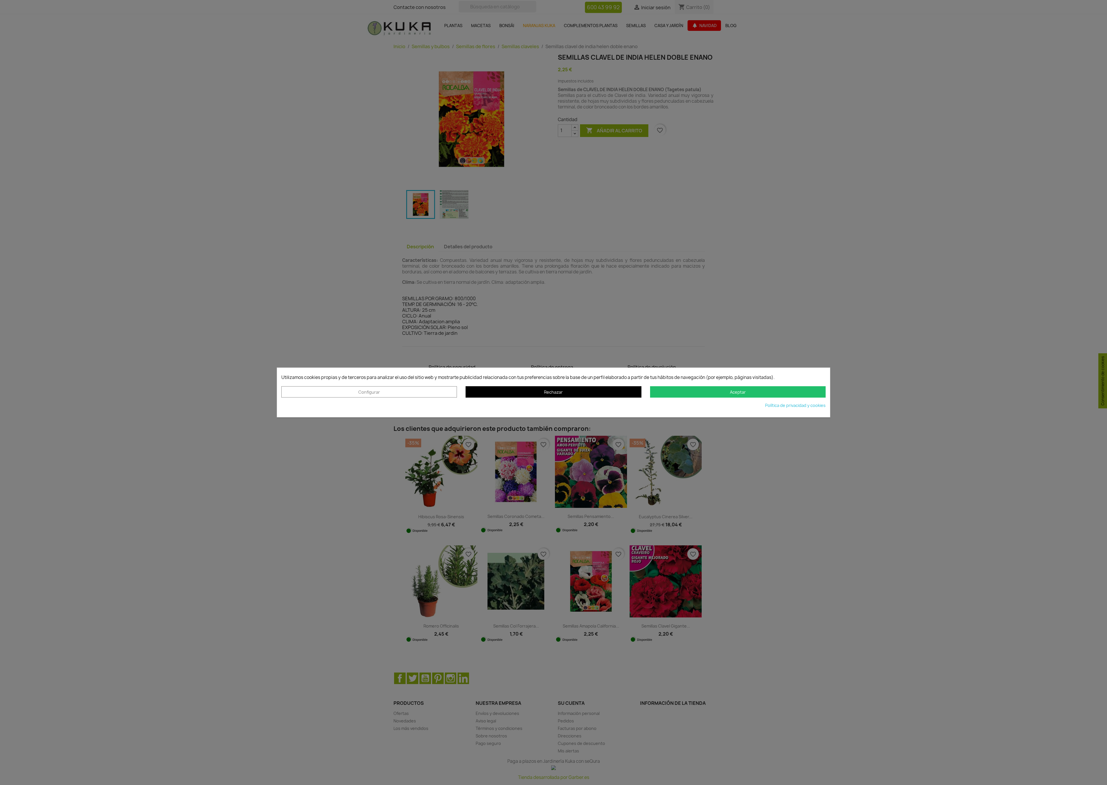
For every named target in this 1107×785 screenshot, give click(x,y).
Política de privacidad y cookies (795, 405)
